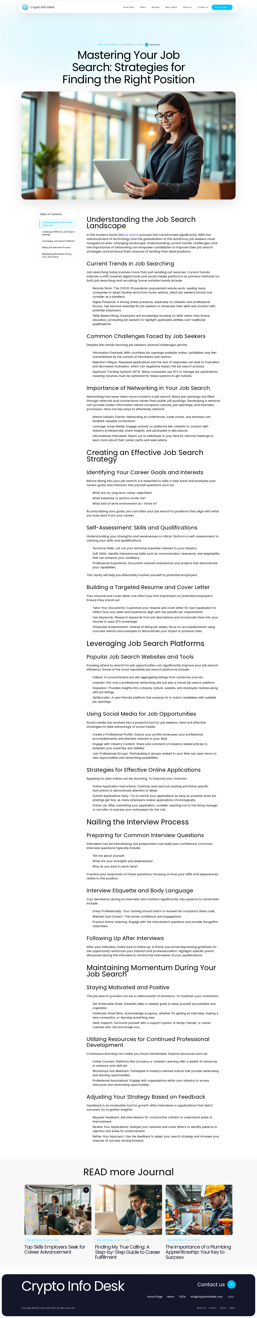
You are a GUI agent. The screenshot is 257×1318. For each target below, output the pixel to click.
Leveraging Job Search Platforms (58, 241)
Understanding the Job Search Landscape (57, 223)
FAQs (182, 1296)
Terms (222, 1307)
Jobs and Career (107, 45)
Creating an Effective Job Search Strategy (58, 233)
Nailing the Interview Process (56, 247)
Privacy (212, 1307)
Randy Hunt (155, 45)
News (170, 1296)
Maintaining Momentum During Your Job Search (56, 255)
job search (131, 235)
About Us (201, 1307)
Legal (231, 1307)
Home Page (154, 1296)
